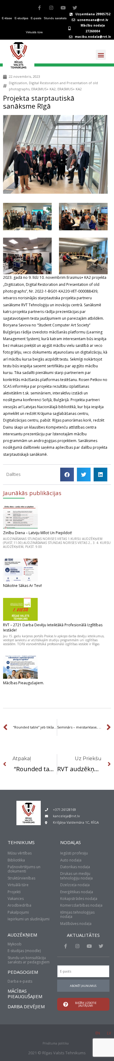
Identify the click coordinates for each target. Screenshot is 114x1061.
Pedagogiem (23, 972)
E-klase (7, 18)
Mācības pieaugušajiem (25, 993)
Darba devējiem (26, 1006)
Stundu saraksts (55, 18)
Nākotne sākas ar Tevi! (22, 585)
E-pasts (36, 18)
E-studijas (21, 18)
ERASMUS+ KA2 (43, 89)
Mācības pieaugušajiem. (23, 682)
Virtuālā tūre (34, 32)
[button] (101, 55)
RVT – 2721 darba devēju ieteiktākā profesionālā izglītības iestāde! (52, 627)
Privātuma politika (56, 1043)
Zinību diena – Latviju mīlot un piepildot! (37, 532)
